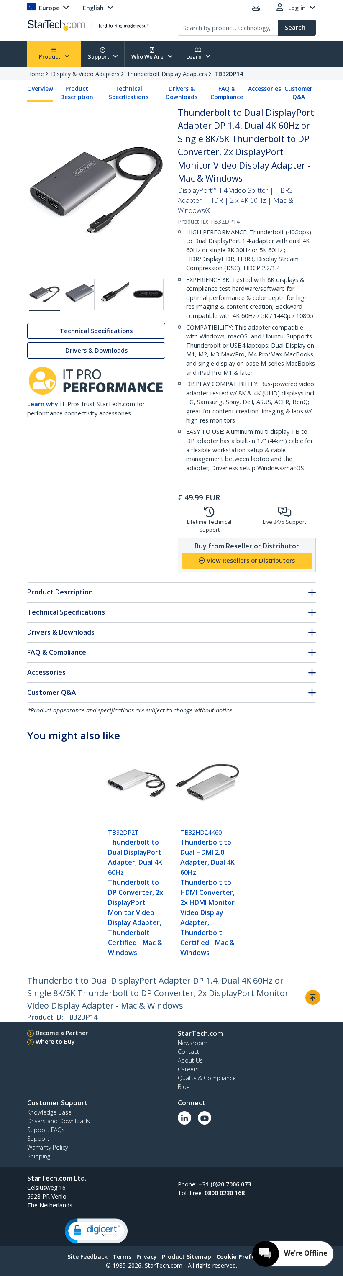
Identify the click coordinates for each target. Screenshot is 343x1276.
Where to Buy (55, 1041)
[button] (96, 1231)
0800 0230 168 (225, 1193)
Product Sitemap (186, 1257)
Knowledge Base (49, 1112)
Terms (122, 1257)
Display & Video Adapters (85, 74)
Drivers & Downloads (181, 93)
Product (50, 56)
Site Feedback (87, 1257)
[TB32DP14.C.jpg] (113, 294)
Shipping (38, 1156)
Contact (188, 1052)
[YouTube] (204, 1118)
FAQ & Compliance (226, 93)
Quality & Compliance (207, 1078)
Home (35, 74)
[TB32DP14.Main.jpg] (44, 295)
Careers (188, 1069)
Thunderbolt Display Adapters (167, 74)
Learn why (42, 404)
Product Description (76, 93)
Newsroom (192, 1043)
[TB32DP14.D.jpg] (148, 294)
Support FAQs (46, 1130)
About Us (190, 1060)
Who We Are (148, 56)
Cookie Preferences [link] (246, 1257)
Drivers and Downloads (58, 1121)
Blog (183, 1087)
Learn (194, 56)
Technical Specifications (128, 93)
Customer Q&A (298, 93)
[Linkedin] (184, 1118)
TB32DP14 (228, 74)
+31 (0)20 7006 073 (224, 1184)
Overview (40, 88)
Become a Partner (62, 1033)
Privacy (146, 1257)
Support (99, 56)
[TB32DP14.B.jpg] (79, 294)
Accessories (264, 88)
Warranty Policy (47, 1147)
